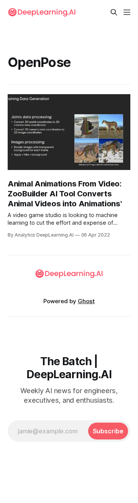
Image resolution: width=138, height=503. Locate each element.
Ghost (86, 301)
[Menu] (127, 12)
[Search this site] (114, 12)
